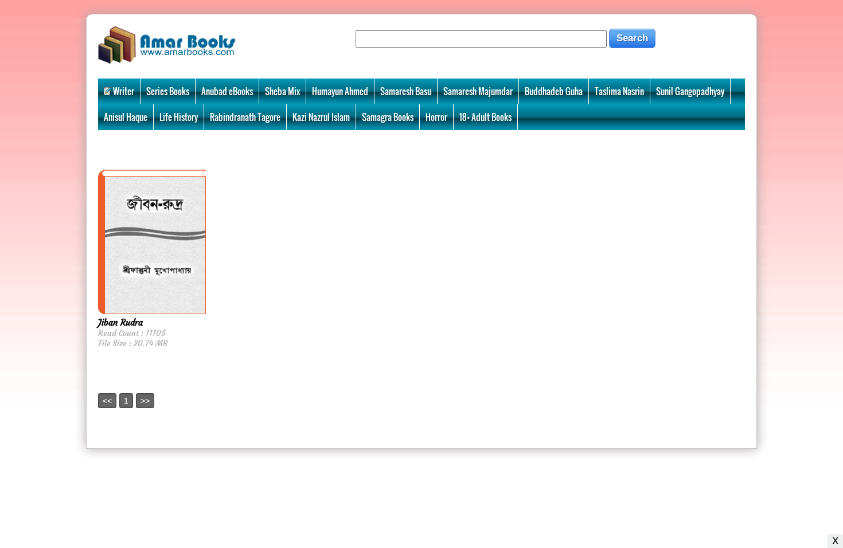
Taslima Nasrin (619, 91)
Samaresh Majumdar (478, 91)
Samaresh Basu (405, 91)
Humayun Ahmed (340, 91)
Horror (436, 117)
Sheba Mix (282, 91)
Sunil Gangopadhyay (690, 91)
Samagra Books (387, 117)
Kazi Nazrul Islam (321, 117)
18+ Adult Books (485, 117)
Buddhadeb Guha (554, 91)
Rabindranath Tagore (245, 117)
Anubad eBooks (227, 91)
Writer (123, 91)
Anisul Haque (125, 117)
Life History (178, 117)
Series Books (167, 91)
